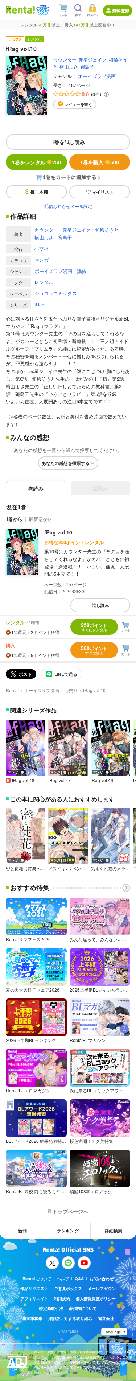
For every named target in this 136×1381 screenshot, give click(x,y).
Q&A (79, 1278)
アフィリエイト (34, 1298)
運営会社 (106, 1318)
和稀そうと (107, 229)
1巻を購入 (99, 162)
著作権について (83, 1308)
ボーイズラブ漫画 (97, 76)
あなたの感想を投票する (66, 463)
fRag (39, 304)
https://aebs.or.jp (46, 1372)
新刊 (22, 1230)
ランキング (68, 1230)
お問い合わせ (102, 1278)
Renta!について (36, 1278)
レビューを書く (78, 104)
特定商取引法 (51, 1308)
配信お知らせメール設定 (68, 206)
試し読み (100, 605)
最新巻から (40, 519)
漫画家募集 (32, 1318)
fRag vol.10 (58, 532)
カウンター (65, 59)
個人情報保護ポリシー (96, 1298)
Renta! (12, 690)
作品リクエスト (34, 1288)
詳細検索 (113, 1230)
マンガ (41, 259)
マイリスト (103, 192)
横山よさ (68, 66)
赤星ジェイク (92, 59)
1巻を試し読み (68, 141)
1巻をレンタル (36, 162)
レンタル (43, 281)
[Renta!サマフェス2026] (42, 10)
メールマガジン (102, 1288)
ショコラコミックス (55, 293)
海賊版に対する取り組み (70, 1318)
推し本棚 (39, 192)
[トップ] (20, 9)
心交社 (41, 248)
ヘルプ (63, 1278)
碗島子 (87, 66)
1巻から (14, 519)
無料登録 (120, 10)
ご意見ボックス (68, 1288)
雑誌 (81, 271)
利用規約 (62, 1298)
